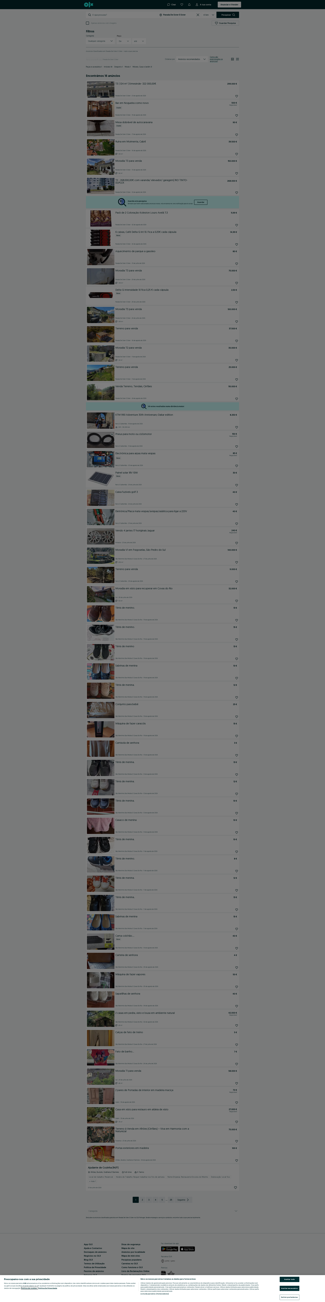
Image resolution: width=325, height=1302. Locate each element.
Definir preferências (289, 1297)
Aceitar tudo (289, 1279)
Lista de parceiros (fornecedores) (155, 1294)
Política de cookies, (29, 1288)
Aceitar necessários (289, 1288)
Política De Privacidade (47, 1288)
